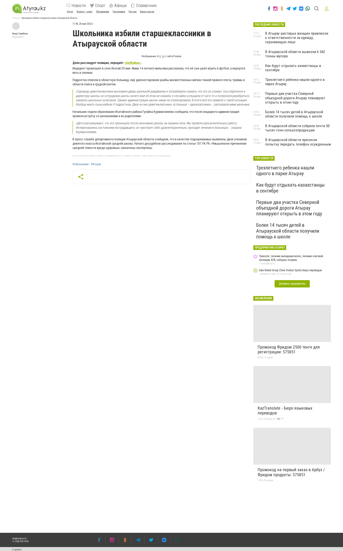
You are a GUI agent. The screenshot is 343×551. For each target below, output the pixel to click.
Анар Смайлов (20, 33)
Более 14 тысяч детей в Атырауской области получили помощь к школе (294, 114)
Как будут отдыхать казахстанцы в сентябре (290, 188)
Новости (79, 5)
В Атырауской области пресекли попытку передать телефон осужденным (298, 142)
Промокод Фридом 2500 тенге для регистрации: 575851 (289, 350)
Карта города (147, 11)
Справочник (146, 5)
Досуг (70, 11)
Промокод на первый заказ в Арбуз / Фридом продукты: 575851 (291, 472)
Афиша (120, 5)
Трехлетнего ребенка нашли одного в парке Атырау (285, 170)
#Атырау (96, 164)
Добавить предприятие (292, 283)
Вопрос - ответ (85, 11)
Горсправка (119, 11)
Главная (16, 18)
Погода (132, 11)
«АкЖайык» (132, 63)
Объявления (102, 11)
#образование (81, 164)
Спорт (100, 5)
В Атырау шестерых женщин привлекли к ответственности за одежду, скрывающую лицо (296, 37)
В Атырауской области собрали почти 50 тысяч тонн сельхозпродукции (297, 128)
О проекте (16, 549)
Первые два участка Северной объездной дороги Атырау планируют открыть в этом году (295, 97)
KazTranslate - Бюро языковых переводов (285, 411)
